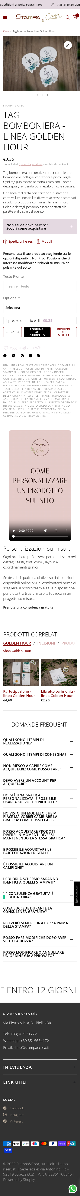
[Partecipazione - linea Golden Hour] (21, 672)
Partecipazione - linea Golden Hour (19, 693)
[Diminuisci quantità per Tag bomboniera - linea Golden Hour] (6, 332)
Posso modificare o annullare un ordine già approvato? (33, 954)
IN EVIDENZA (17, 1067)
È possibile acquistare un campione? (28, 866)
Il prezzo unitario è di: (29, 320)
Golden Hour (17, 643)
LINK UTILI (15, 1082)
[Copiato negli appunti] (39, 355)
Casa (6, 31)
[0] (74, 17)
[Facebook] (5, 355)
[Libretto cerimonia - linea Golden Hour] (59, 672)
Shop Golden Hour (17, 651)
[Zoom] (68, 45)
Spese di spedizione (30, 164)
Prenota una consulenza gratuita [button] (28, 607)
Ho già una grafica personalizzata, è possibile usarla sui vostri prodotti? (30, 798)
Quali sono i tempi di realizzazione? (23, 741)
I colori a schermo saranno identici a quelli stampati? (30, 880)
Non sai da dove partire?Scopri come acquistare (27, 227)
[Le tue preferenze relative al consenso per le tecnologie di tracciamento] (4, 897)
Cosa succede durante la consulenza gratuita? (27, 910)
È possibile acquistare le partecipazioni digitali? (27, 851)
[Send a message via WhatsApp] (73, 1189)
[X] (14, 355)
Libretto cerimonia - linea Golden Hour (58, 693)
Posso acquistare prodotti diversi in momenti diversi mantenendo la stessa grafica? (34, 835)
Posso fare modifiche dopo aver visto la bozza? (35, 939)
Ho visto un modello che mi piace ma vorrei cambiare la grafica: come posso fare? (30, 816)
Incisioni (46, 643)
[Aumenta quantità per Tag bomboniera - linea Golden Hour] (18, 332)
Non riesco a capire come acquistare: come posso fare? (32, 767)
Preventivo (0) (77, 894)
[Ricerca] (67, 17)
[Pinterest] (23, 355)
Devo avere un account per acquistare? (29, 782)
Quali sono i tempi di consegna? (34, 754)
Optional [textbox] (11, 298)
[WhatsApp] (31, 355)
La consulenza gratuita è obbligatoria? (28, 895)
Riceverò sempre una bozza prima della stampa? (35, 925)
